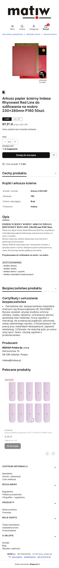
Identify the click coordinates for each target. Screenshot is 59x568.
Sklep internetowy (26, 564)
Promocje (6, 512)
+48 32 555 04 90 (44, 557)
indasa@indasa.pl (11, 360)
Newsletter (7, 473)
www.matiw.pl (17, 557)
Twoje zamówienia (10, 524)
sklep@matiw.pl (30, 557)
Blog (4, 545)
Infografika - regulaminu (13, 497)
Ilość (4, 137)
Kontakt (5, 542)
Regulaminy (7, 491)
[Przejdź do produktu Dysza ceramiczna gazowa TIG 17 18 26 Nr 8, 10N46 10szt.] (29, 402)
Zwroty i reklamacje (11, 476)
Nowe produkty (9, 509)
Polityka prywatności (12, 494)
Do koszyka (12, 446)
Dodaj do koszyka (26, 155)
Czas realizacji (9, 479)
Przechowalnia (9, 530)
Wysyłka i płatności (11, 548)
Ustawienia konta (10, 527)
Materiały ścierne (33, 34)
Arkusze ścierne (50, 34)
